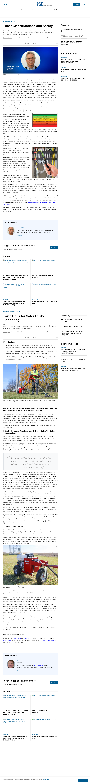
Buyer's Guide (69, 13)
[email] (35, 43)
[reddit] (33, 43)
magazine (26, 638)
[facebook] (25, 43)
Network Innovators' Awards (54, 13)
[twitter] (30, 43)
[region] (45, 780)
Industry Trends (39, 13)
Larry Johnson (7, 38)
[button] (4, 4)
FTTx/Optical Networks (9, 21)
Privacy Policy (46, 779)
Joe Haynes (6, 332)
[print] (57, 43)
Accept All (83, 780)
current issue (7, 640)
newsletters (17, 638)
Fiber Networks (21, 13)
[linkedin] (28, 43)
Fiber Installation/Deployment (11, 311)
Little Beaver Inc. (38, 665)
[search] (7, 4)
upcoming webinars (48, 640)
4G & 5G (30, 13)
